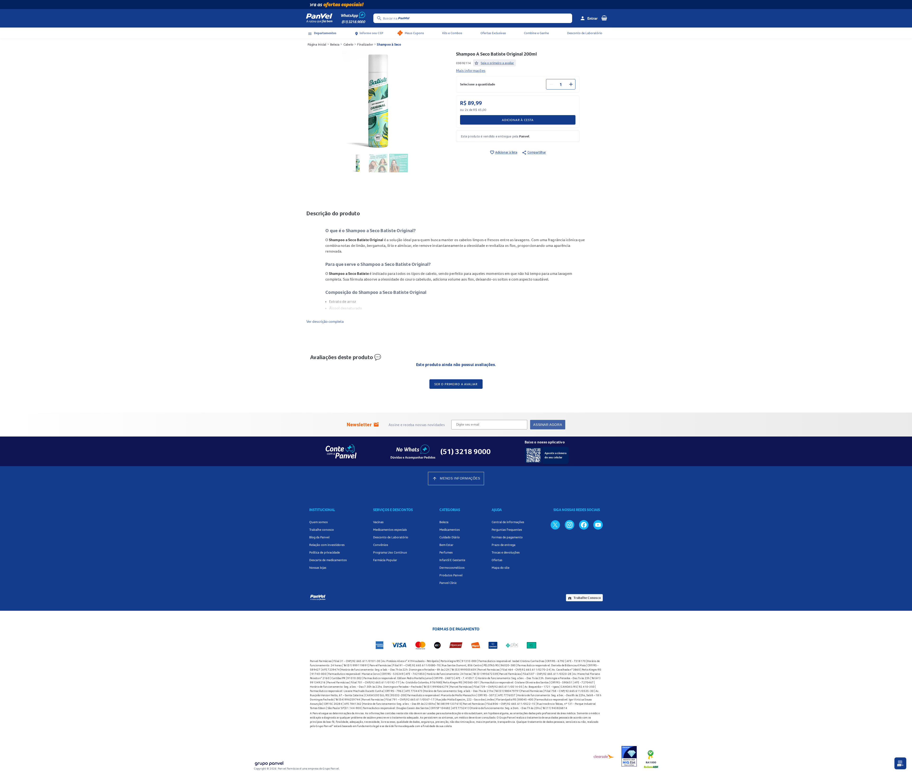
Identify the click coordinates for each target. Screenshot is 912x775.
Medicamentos (449, 529)
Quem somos (318, 522)
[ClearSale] (604, 756)
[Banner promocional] (456, 4)
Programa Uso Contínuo (390, 552)
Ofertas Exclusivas (493, 33)
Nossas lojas (317, 567)
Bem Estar (446, 545)
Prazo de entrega (503, 545)
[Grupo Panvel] (269, 762)
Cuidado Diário (449, 537)
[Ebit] (629, 756)
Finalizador (365, 44)
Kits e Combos (452, 33)
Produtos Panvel (450, 575)
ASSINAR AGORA (547, 425)
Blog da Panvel (319, 537)
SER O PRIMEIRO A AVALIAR (456, 384)
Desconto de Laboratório (584, 33)
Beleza (335, 44)
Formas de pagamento (507, 537)
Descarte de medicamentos (328, 560)
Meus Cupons (414, 33)
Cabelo (348, 44)
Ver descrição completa (325, 321)
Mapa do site (500, 567)
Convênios (380, 545)
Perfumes (446, 552)
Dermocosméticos (452, 567)
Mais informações (470, 70)
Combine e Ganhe (536, 33)
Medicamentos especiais (390, 529)
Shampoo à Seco (389, 44)
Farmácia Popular (385, 560)
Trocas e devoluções (506, 552)
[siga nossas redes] (555, 525)
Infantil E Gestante (452, 560)
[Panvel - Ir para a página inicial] (319, 18)
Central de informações (508, 522)
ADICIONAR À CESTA (518, 120)
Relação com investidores (327, 545)
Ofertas (497, 560)
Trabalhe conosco (321, 529)
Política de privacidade (324, 552)
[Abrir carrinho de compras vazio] (604, 18)
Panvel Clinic (448, 583)
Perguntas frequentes (507, 529)
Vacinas (378, 522)
